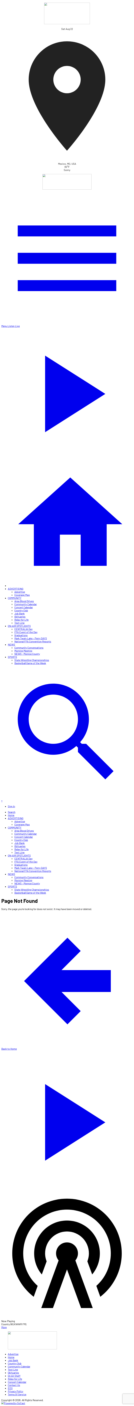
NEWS (11, 644)
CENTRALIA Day (23, 629)
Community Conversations (28, 647)
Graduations (21, 635)
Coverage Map (22, 594)
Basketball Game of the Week (30, 663)
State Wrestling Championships (31, 660)
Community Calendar (25, 604)
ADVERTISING (15, 588)
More (4, 1327)
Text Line (19, 622)
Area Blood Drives (24, 601)
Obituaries (19, 616)
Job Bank (19, 613)
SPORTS (12, 656)
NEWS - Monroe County (27, 653)
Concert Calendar (23, 607)
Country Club (21, 610)
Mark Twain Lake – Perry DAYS (30, 638)
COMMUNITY (14, 597)
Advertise (19, 591)
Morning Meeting (23, 650)
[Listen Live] (67, 1120)
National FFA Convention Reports (32, 641)
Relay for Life (21, 619)
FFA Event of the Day (25, 632)
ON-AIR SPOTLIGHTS (19, 625)
